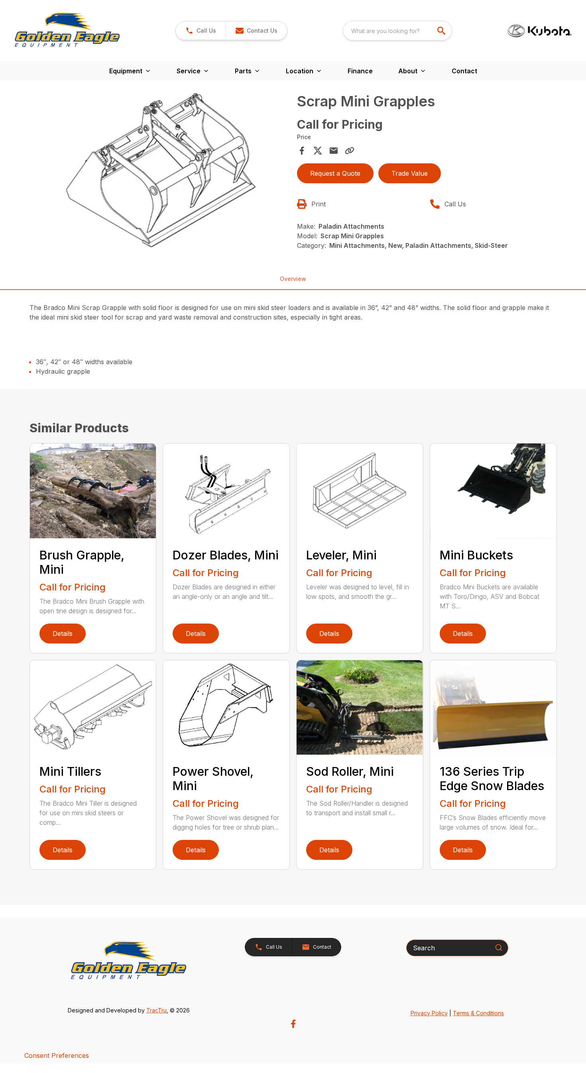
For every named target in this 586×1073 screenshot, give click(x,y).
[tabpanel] (161, 171)
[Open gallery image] (161, 170)
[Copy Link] (349, 150)
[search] (442, 31)
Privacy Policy (429, 1013)
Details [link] (63, 634)
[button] (201, 31)
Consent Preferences (56, 1055)
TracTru (156, 1010)
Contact (464, 71)
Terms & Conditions (478, 1013)
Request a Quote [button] (335, 173)
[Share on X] (317, 150)
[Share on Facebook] (302, 150)
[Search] (499, 947)
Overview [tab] (293, 278)
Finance (360, 71)
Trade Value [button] (409, 173)
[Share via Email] (333, 150)
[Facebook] (293, 1024)
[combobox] (397, 30)
